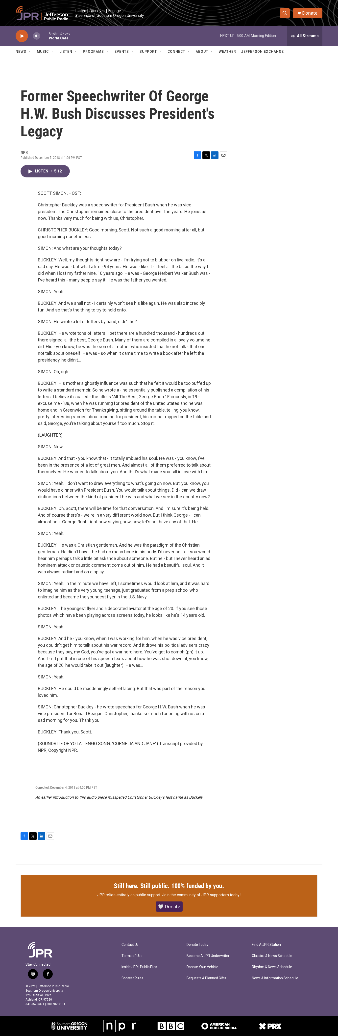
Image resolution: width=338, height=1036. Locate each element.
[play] (22, 36)
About (202, 52)
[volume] (36, 36)
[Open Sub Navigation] (30, 52)
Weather (227, 52)
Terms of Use (132, 956)
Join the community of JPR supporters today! (201, 895)
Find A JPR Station (266, 945)
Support (148, 52)
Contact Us (130, 945)
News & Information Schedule (275, 978)
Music (43, 52)
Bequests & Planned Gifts (206, 978)
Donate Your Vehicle (202, 967)
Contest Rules (132, 978)
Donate (309, 13)
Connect (176, 52)
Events (122, 52)
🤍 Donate (169, 906)
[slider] (44, 35)
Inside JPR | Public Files (139, 967)
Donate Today (197, 945)
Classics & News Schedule (272, 956)
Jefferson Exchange (262, 52)
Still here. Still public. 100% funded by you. (169, 886)
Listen (65, 52)
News (21, 52)
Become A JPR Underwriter (208, 956)
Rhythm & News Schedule (272, 967)
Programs (93, 52)
